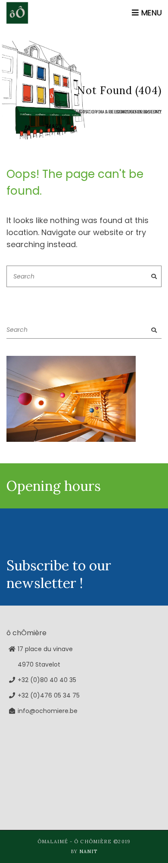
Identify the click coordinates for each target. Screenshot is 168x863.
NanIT (88, 851)
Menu (150, 12)
